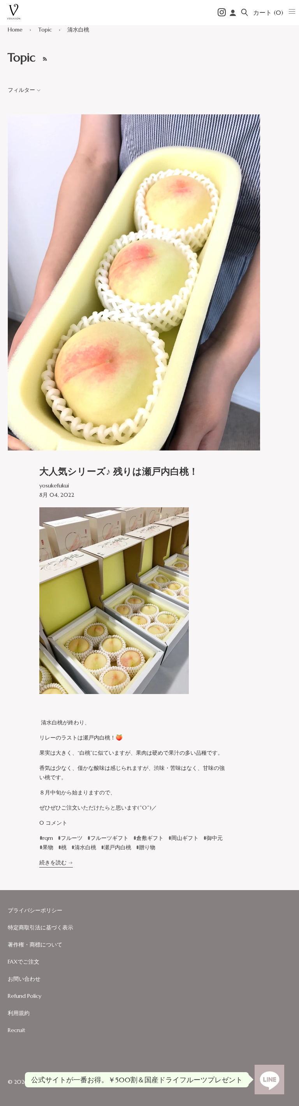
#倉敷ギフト (148, 837)
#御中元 (213, 837)
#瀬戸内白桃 (116, 847)
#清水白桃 (83, 847)
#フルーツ (70, 837)
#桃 (62, 847)
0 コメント (53, 822)
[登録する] (43, 57)
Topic (45, 29)
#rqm (46, 837)
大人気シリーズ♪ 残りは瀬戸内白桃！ (118, 471)
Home (15, 29)
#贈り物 (145, 847)
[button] (244, 13)
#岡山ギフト (183, 837)
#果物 (46, 847)
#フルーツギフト (107, 837)
